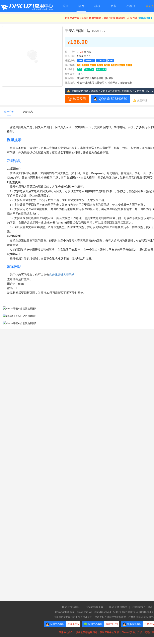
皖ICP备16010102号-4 (125, 612)
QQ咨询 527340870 (113, 99)
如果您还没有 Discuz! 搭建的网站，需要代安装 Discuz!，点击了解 (101, 18)
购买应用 (79, 99)
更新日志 (27, 111)
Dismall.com (81, 612)
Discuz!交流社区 (71, 607)
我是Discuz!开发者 (143, 607)
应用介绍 (9, 111)
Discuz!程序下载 (94, 607)
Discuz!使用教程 (118, 607)
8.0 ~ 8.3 (101, 69)
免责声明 (142, 100)
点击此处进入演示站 (61, 274)
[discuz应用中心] (26, 6)
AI (82, 73)
